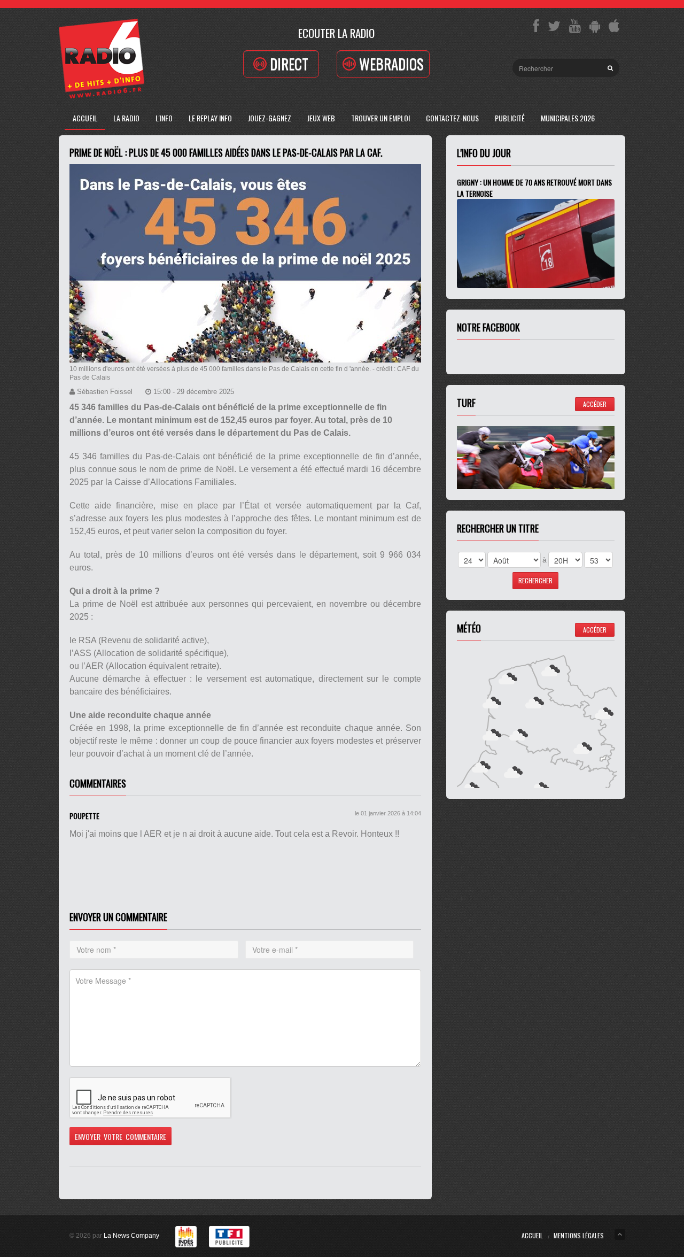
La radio (126, 118)
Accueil (85, 118)
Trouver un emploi (380, 118)
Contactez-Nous (452, 118)
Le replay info (210, 118)
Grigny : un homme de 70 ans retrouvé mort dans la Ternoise (534, 187)
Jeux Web (321, 118)
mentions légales (579, 1235)
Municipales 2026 (568, 118)
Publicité (510, 118)
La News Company (131, 1235)
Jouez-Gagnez (269, 118)
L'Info (164, 118)
